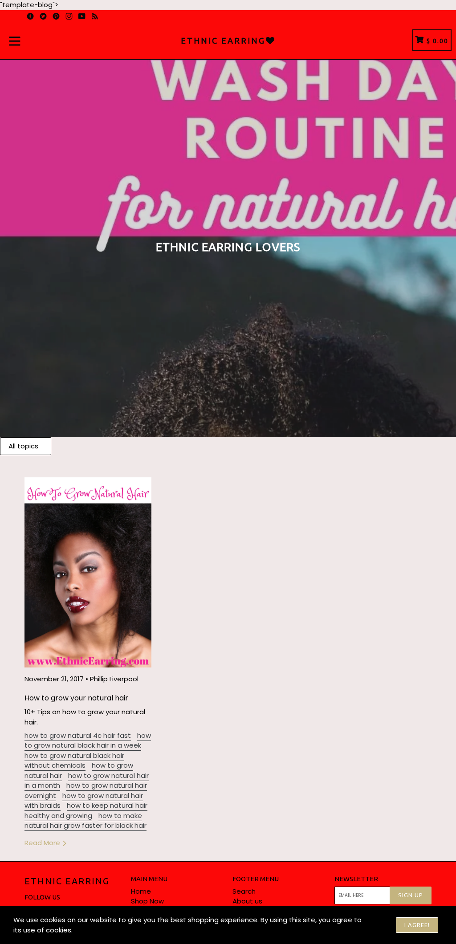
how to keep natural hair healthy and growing (85, 810)
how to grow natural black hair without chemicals (74, 760)
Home (141, 891)
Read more (43, 842)
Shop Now (147, 901)
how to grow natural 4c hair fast (77, 735)
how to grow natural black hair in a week (87, 740)
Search (244, 891)
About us (247, 901)
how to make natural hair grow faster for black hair (85, 820)
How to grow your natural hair (76, 698)
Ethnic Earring (67, 881)
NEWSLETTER (356, 879)
